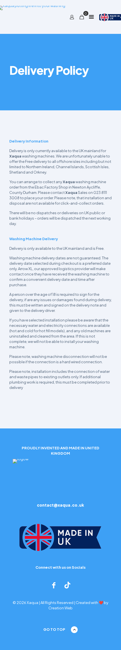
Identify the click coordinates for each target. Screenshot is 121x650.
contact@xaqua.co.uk (60, 504)
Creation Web (60, 608)
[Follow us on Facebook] (53, 585)
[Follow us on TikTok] (67, 585)
